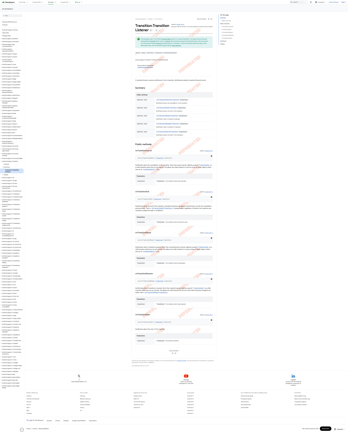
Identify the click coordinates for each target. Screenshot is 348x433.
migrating (159, 43)
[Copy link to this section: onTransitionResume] (154, 274)
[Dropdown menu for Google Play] (70, 2)
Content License (181, 360)
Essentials (22, 2)
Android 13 (190, 407)
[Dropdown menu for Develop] (55, 2)
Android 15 (190, 402)
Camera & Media (85, 404)
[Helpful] (208, 19)
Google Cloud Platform (79, 420)
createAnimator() (149, 169)
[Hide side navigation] (22, 430)
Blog (78, 2)
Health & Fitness (84, 402)
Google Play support (300, 402)
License (35, 428)
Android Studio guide (247, 396)
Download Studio (246, 404)
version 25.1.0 (180, 24)
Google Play (64, 2)
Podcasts (29, 413)
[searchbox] (12, 15)
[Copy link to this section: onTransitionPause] (153, 233)
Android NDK (244, 407)
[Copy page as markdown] (156, 30)
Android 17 (190, 396)
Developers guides (246, 399)
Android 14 (190, 404)
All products (93, 420)
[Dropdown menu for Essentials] (28, 2)
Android (29, 396)
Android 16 (190, 399)
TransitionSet (204, 165)
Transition (175, 100)
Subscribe (325, 429)
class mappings (176, 45)
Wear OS (136, 399)
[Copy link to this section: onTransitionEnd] (151, 192)
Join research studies (300, 404)
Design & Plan (37, 2)
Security (29, 402)
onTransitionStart (163, 132)
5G (81, 410)
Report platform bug (300, 396)
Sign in (343, 2)
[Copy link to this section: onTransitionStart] (152, 315)
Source (29, 404)
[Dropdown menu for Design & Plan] (43, 2)
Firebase (66, 420)
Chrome (57, 420)
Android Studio (334, 2)
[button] (12, 38)
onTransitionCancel (164, 100)
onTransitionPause (163, 116)
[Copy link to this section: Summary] (147, 88)
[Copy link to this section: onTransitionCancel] (153, 151)
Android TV (137, 407)
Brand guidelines (44, 428)
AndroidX (152, 41)
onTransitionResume (164, 124)
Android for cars (138, 404)
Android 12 (190, 410)
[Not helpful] (211, 19)
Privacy (82, 407)
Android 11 (190, 413)
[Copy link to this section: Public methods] (153, 144)
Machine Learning (85, 399)
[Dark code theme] (211, 156)
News (28, 407)
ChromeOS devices (139, 402)
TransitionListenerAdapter (145, 67)
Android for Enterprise (33, 399)
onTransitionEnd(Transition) (162, 208)
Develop (50, 2)
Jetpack (167, 41)
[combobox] (299, 2)
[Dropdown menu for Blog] (82, 2)
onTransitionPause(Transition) (156, 292)
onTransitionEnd (162, 108)
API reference (7, 9)
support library (166, 39)
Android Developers (140, 19)
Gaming (82, 396)
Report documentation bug (302, 399)
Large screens (138, 396)
